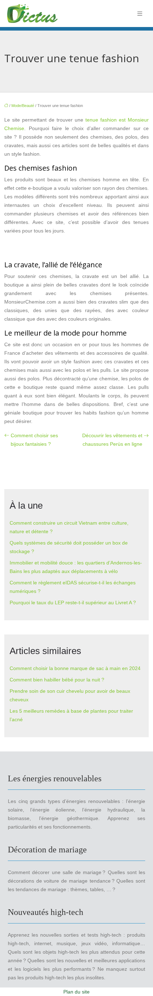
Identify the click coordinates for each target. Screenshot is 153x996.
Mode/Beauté (22, 105)
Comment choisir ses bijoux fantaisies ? (34, 440)
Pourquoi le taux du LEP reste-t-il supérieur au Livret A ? (73, 602)
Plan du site (76, 992)
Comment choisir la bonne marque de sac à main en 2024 (75, 668)
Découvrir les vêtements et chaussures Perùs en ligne (112, 440)
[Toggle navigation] (140, 14)
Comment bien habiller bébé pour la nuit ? (57, 679)
